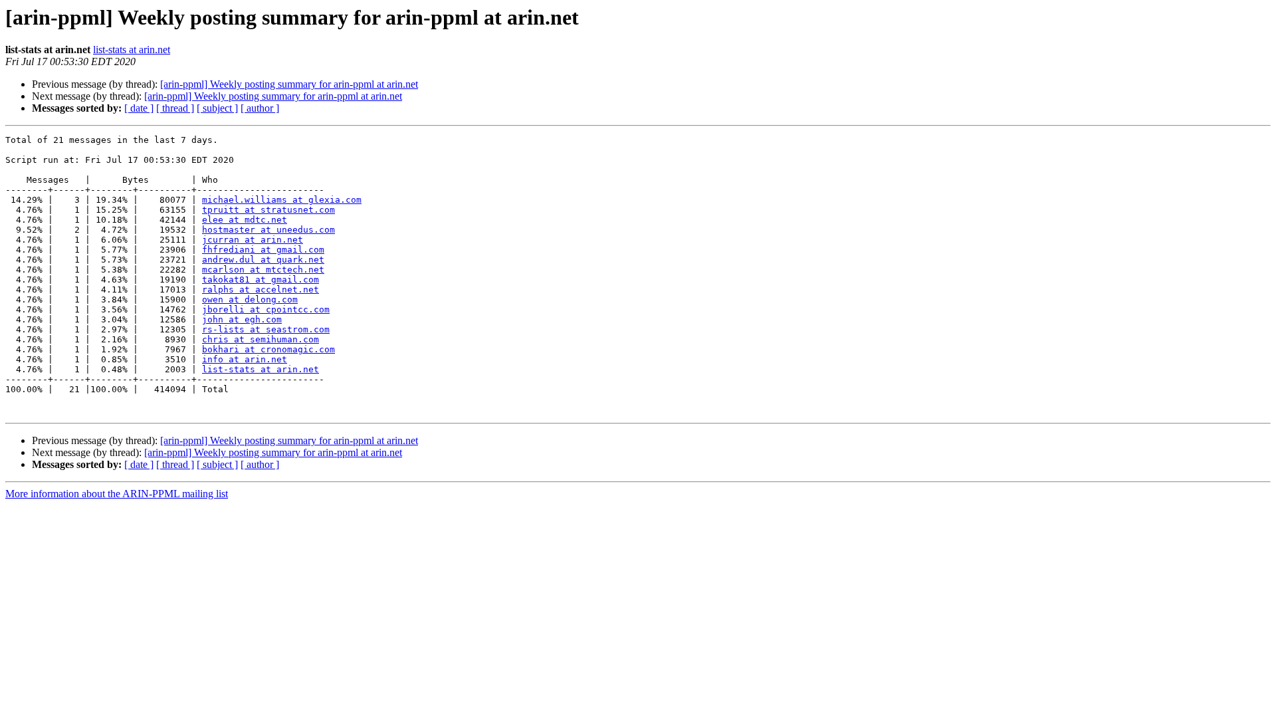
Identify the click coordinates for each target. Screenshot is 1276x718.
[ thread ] (175, 108)
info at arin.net (244, 359)
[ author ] (260, 108)
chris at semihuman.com (260, 339)
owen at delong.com (250, 299)
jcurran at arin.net (252, 240)
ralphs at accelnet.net (260, 290)
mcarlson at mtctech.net (263, 270)
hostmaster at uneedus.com (268, 230)
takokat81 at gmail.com (260, 280)
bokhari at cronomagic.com (268, 349)
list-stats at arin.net (131, 49)
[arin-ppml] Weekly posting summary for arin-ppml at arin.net (289, 84)
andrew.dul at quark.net (263, 260)
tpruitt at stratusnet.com (268, 210)
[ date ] (139, 108)
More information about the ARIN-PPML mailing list (116, 493)
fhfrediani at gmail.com (263, 250)
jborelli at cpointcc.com (266, 309)
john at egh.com (242, 319)
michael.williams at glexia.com (282, 200)
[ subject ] (217, 108)
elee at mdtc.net (244, 220)
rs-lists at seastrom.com (266, 329)
